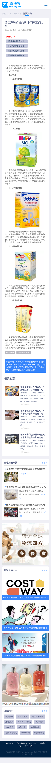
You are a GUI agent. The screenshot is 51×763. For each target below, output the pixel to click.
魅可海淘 (39, 722)
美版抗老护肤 (37, 716)
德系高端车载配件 (35, 419)
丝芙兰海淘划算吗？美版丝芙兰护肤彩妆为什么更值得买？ (24, 505)
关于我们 (29, 746)
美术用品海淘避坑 (30, 401)
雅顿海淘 (9, 722)
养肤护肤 (22, 727)
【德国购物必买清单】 (16, 51)
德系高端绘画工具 (35, 395)
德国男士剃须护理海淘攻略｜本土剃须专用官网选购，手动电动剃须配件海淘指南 (32, 436)
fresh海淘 (25, 733)
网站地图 (32, 743)
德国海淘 (27, 13)
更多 (43, 463)
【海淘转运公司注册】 (16, 41)
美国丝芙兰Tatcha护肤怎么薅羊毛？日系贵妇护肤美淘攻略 (25, 487)
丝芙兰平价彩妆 (24, 722)
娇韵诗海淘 (22, 716)
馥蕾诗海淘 (39, 733)
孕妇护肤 (9, 716)
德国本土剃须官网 (26, 446)
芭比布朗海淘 (11, 733)
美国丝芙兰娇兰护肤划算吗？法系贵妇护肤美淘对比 (24, 469)
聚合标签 (21, 743)
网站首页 (9, 743)
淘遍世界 (17, 13)
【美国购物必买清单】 (16, 46)
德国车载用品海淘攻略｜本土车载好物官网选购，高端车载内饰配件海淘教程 (32, 412)
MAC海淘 (9, 727)
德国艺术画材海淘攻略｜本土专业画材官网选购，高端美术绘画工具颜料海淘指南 (32, 388)
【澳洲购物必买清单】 (16, 55)
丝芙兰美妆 (35, 727)
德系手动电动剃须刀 (36, 443)
